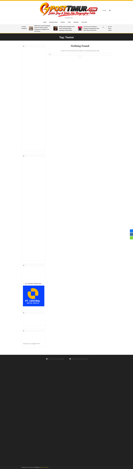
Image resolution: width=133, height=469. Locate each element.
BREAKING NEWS (53, 22)
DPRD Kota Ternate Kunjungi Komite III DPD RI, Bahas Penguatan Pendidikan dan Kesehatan (38, 28)
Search (104, 10)
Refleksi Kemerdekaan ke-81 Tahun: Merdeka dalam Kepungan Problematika (63, 28)
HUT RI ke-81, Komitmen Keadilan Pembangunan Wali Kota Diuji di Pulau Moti (87, 28)
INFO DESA (84, 22)
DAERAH (63, 22)
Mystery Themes (44, 467)
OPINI (69, 22)
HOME (44, 22)
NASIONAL (76, 22)
